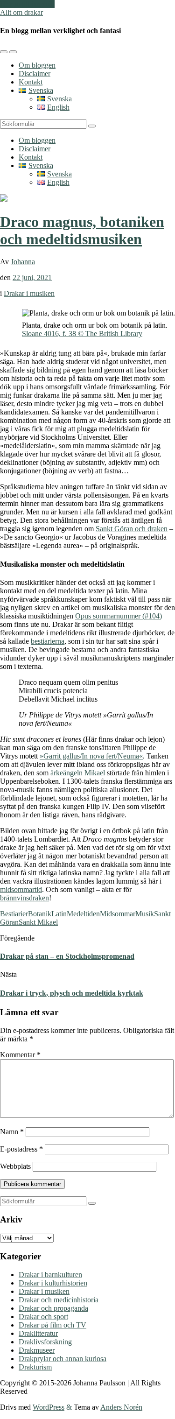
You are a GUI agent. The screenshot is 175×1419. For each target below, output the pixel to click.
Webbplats (15, 1166)
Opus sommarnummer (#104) (118, 616)
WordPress (48, 1407)
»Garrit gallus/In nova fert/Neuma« (91, 756)
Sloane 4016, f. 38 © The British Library (82, 333)
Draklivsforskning (45, 1342)
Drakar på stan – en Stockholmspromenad (67, 956)
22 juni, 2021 (32, 277)
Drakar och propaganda (53, 1308)
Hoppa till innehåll (27, 4)
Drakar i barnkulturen (50, 1275)
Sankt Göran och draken (132, 529)
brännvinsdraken (24, 898)
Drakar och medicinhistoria (58, 1300)
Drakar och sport (43, 1317)
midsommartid (21, 889)
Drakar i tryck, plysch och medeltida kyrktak (71, 993)
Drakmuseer (37, 1350)
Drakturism (35, 1367)
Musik (144, 914)
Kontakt (30, 82)
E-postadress (21, 1149)
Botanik (39, 914)
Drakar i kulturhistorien (53, 1283)
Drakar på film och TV (52, 1325)
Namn (12, 1132)
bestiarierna (47, 641)
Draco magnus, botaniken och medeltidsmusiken (82, 230)
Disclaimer (34, 73)
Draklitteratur (38, 1333)
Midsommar (117, 914)
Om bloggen (37, 65)
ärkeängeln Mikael (77, 773)
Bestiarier (14, 914)
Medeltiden (83, 914)
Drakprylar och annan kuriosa (62, 1359)
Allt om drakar (21, 12)
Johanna (23, 262)
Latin (59, 914)
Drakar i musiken (29, 293)
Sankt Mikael (38, 922)
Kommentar (20, 1055)
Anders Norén (121, 1407)
